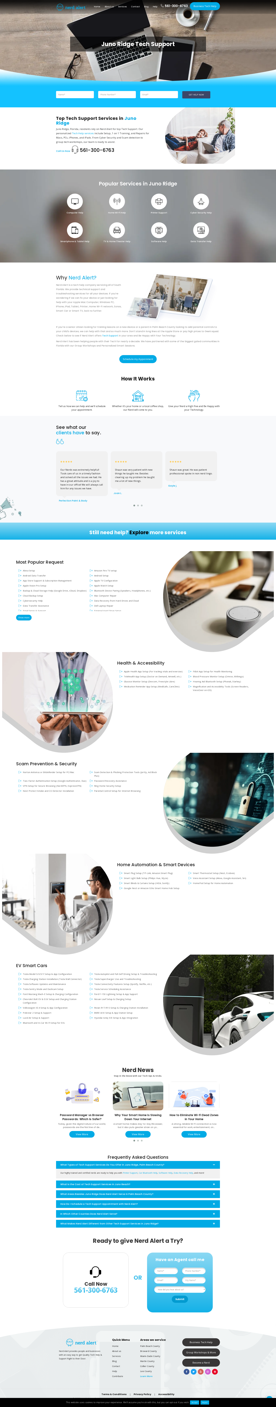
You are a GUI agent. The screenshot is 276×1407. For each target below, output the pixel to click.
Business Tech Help (204, 6)
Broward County (148, 1351)
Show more (23, 617)
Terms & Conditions (113, 1394)
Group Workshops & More (201, 1352)
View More (82, 1134)
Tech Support (110, 335)
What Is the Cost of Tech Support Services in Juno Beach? (95, 1184)
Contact (135, 6)
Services (122, 6)
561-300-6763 (176, 6)
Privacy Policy (142, 1394)
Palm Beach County (150, 1346)
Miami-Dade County (150, 1356)
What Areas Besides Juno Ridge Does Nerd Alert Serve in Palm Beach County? (106, 1194)
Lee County (146, 1371)
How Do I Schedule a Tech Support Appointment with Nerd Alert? (99, 1204)
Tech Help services (83, 133)
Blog (146, 6)
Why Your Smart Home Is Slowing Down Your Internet (138, 1117)
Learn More (146, 1376)
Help (155, 6)
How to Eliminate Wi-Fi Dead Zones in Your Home (194, 1117)
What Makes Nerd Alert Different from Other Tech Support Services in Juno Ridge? (109, 1223)
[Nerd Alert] (71, 7)
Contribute (117, 1376)
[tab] (138, 1165)
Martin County (147, 1361)
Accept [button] (194, 1402)
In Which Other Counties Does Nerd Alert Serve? (88, 1214)
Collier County (147, 1366)
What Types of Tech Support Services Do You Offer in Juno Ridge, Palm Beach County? (112, 1164)
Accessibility (166, 1394)
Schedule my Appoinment (138, 359)
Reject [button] (204, 1402)
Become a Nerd (201, 1362)
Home (97, 6)
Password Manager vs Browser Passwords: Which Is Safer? (82, 1117)
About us (109, 6)
